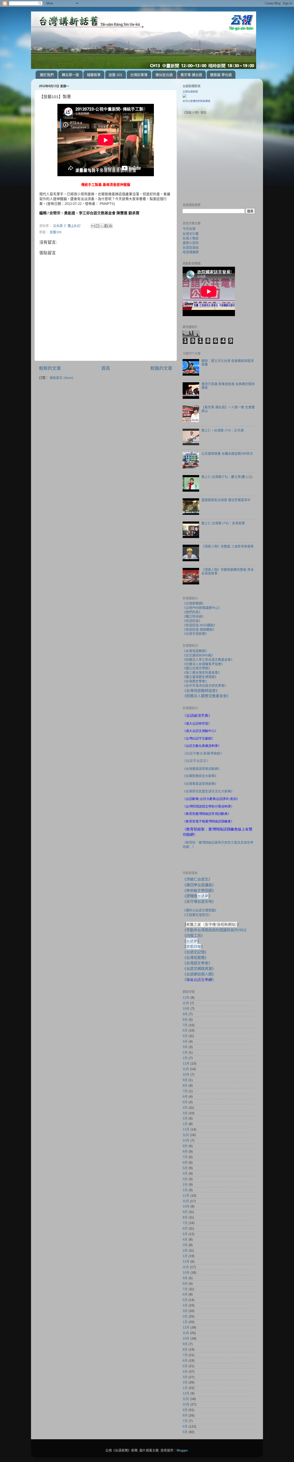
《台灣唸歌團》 (195, 957)
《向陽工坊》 (194, 935)
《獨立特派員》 (194, 616)
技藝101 (56, 232)
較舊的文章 (161, 368)
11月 (186, 1003)
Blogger (182, 1450)
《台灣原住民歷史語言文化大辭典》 (208, 791)
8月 (185, 1019)
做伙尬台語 (164, 75)
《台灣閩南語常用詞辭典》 (202, 769)
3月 (185, 1047)
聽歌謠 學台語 (221, 75)
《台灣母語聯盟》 (195, 651)
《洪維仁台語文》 (197, 879)
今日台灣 (189, 228)
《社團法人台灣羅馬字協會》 (203, 664)
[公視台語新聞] (184, 96)
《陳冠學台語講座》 (199, 884)
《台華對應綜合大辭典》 (200, 776)
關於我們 (47, 75)
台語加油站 (191, 247)
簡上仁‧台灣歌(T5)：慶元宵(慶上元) (227, 477)
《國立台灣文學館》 (197, 668)
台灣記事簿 (138, 75)
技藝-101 (115, 75)
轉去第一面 (70, 75)
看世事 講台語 (191, 75)
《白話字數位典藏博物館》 (203, 753)
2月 (185, 1052)
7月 (185, 1025)
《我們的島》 (192, 612)
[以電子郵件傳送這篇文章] (93, 226)
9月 (185, 1014)
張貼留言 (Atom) (61, 378)
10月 (186, 1008)
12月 (186, 997)
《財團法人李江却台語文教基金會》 (208, 659)
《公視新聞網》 (194, 603)
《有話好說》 (192, 621)
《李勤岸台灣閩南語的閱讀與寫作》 (215, 929)
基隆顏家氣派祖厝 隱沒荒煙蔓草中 (226, 500)
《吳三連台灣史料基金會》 (202, 672)
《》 (192, 941)
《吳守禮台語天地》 (199, 901)
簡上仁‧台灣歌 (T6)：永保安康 (223, 523)
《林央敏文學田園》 (199, 890)
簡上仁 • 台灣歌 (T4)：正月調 (222, 430)
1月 (185, 1058)
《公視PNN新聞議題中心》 (202, 607)
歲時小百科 (191, 243)
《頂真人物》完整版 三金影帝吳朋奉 (227, 546)
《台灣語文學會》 (197, 963)
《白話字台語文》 (196, 760)
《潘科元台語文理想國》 (200, 910)
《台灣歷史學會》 (195, 681)
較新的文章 (50, 368)
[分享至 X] (101, 226)
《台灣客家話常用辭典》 (200, 784)
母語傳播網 (191, 252)
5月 (185, 1036)
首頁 (105, 368)
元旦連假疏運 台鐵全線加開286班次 (227, 453)
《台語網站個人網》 (199, 974)
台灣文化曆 (191, 234)
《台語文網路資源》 (199, 968)
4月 (185, 1041)
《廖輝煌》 (197, 895)
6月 (185, 1030)
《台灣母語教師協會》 (201, 690)
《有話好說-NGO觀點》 (200, 625)
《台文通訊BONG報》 (199, 655)
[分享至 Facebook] (106, 226)
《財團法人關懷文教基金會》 (206, 695)
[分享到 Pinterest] (110, 226)
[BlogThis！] (97, 226)
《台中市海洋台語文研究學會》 (205, 685)
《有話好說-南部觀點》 (199, 629)
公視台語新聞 (190, 91)
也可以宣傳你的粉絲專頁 (196, 101)
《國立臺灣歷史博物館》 (200, 677)
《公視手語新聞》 (195, 633)
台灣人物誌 (191, 238)
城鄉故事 (94, 75)
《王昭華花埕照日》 (197, 915)
